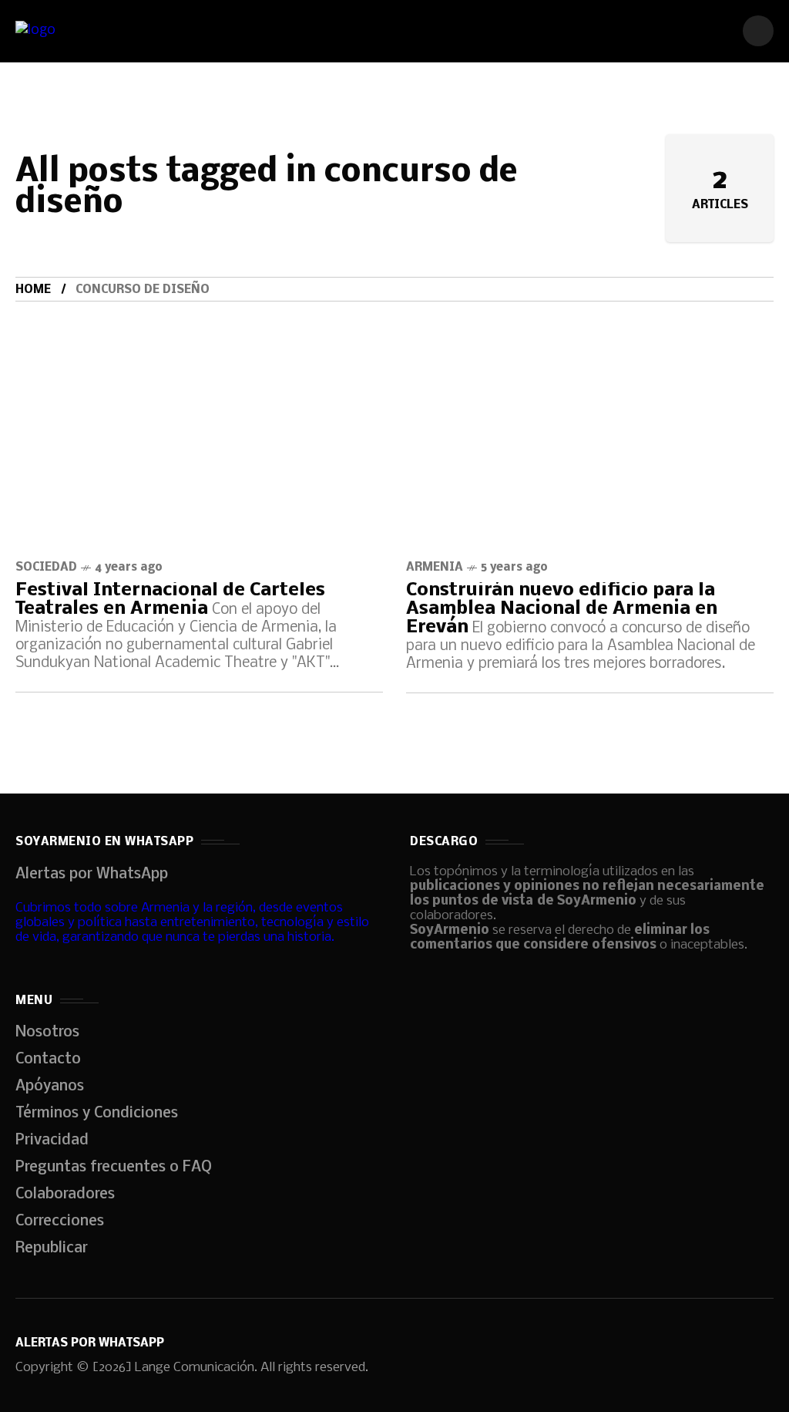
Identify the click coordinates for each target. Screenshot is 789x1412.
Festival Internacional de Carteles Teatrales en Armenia (170, 599)
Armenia (434, 567)
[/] (758, 30)
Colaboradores (65, 1194)
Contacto (48, 1059)
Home (33, 290)
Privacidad (52, 1140)
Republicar (51, 1248)
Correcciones (59, 1221)
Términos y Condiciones (96, 1113)
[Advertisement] (394, 417)
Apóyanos (49, 1086)
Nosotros (47, 1032)
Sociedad (46, 567)
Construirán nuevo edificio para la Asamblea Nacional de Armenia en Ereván (561, 609)
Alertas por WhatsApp (91, 874)
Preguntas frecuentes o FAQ (113, 1167)
